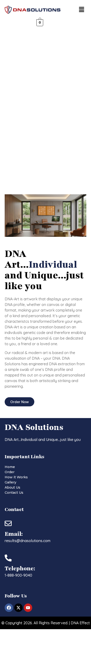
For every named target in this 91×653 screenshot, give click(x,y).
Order (9, 472)
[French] (54, 22)
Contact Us (14, 492)
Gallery (10, 482)
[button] (81, 10)
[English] (50, 22)
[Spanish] (59, 22)
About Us (12, 487)
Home (10, 467)
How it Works (16, 477)
